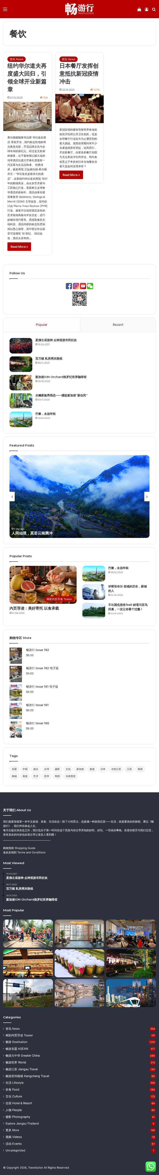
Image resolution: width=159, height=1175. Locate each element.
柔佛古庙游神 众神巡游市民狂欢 (56, 340)
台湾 (46, 769)
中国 (25, 769)
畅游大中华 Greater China (23, 1055)
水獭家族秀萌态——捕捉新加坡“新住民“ (61, 395)
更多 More (12, 1130)
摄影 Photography (18, 1116)
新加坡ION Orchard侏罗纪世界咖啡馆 (61, 377)
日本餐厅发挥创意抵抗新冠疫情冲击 (79, 73)
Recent (118, 325)
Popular (41, 325)
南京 (35, 769)
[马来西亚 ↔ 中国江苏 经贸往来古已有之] (131, 993)
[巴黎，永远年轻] (21, 419)
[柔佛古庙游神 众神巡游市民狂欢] (21, 346)
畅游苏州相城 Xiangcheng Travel (27, 1076)
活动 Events (14, 1143)
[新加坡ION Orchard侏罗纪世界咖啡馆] (21, 382)
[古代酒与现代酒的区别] (80, 963)
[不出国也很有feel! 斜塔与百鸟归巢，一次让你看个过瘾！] (93, 610)
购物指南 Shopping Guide (19, 848)
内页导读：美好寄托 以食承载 (34, 608)
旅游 (92, 769)
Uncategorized (15, 1150)
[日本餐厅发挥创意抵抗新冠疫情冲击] (79, 108)
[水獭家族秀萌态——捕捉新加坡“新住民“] (21, 401)
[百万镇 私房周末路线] (21, 364)
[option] (79, 496)
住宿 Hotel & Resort (19, 1103)
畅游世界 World (16, 1062)
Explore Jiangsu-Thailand (22, 1123)
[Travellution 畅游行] (79, 9)
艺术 (35, 776)
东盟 (14, 769)
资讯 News (16, 59)
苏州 (46, 776)
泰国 (140, 769)
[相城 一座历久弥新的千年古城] (80, 993)
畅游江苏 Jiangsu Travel (22, 1069)
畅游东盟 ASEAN (17, 1048)
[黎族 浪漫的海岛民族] (28, 934)
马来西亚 (71, 776)
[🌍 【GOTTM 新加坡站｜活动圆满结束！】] (131, 934)
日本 (102, 769)
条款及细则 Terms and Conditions (24, 852)
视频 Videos (14, 1137)
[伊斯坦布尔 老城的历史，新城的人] (93, 592)
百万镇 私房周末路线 (48, 358)
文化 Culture (14, 1096)
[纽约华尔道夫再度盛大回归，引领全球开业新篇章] (27, 116)
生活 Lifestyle (15, 1082)
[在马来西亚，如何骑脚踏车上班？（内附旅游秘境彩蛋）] (28, 993)
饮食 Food (12, 1089)
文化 (68, 769)
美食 (25, 776)
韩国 (57, 776)
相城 (14, 776)
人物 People (14, 1110)
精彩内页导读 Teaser (19, 1035)
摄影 (57, 769)
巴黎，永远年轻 (45, 414)
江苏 (129, 769)
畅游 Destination (16, 1042)
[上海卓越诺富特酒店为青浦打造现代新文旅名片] (80, 934)
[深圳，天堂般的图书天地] (28, 963)
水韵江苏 (116, 769)
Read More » (19, 246)
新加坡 (80, 769)
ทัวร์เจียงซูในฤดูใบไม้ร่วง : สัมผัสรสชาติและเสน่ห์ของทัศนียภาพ (63, 533)
